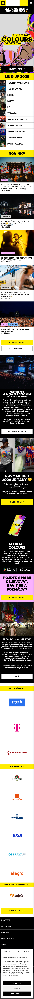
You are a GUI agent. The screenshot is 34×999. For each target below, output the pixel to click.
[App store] (25, 570)
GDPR (3, 945)
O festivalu (6, 926)
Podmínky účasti (8, 939)
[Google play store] (10, 570)
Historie (5, 932)
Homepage (5, 920)
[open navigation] (31, 3)
